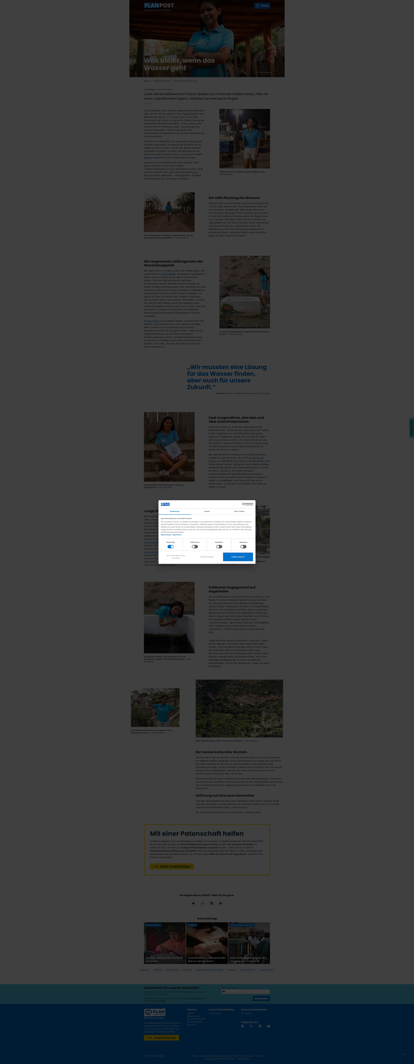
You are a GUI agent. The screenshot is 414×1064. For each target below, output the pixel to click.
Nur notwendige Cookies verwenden (176, 557)
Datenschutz (166, 535)
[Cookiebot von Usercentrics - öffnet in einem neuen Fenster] (243, 504)
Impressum (176, 535)
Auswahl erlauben (207, 557)
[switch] (195, 546)
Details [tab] (207, 511)
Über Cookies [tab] (239, 511)
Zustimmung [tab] (175, 511)
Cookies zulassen (238, 557)
